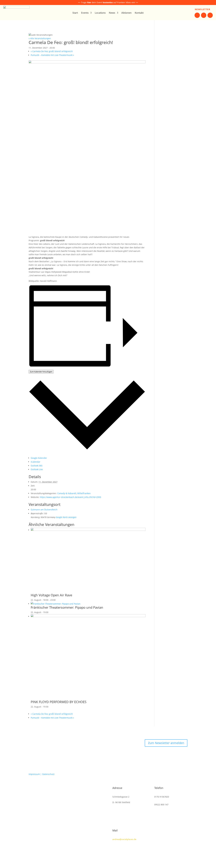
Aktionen (126, 13)
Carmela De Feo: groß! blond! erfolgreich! (52, 51)
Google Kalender (39, 458)
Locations (100, 13)
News (112, 13)
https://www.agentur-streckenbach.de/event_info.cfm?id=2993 (70, 497)
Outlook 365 (36, 465)
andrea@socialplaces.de (124, 839)
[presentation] (88, 530)
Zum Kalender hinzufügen (41, 371)
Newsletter (202, 9)
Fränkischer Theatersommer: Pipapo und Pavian (67, 607)
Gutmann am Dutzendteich (44, 509)
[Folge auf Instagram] (203, 15)
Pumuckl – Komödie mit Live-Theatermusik (52, 55)
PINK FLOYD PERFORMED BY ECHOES (58, 702)
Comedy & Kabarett (66, 493)
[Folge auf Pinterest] (210, 15)
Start (75, 13)
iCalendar (35, 461)
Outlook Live (37, 469)
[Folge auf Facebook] (197, 15)
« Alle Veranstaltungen (40, 38)
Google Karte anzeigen (66, 517)
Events (85, 13)
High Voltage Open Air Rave (51, 595)
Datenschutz (48, 774)
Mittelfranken (84, 493)
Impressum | (35, 774)
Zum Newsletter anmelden (166, 743)
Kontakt (139, 13)
